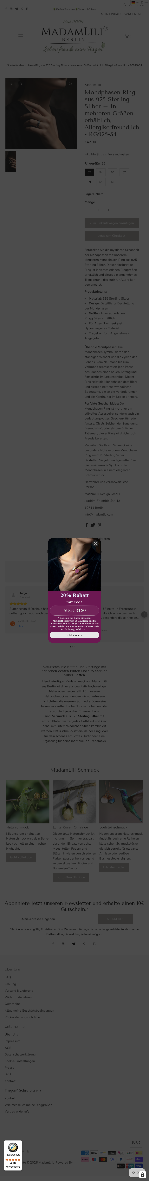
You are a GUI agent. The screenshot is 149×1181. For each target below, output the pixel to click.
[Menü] (19, 1142)
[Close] (95, 543)
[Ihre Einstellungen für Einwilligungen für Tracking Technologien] (142, 1174)
